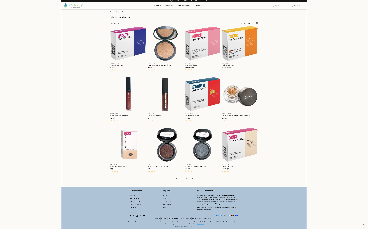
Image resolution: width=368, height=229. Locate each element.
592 (192, 178)
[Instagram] (137, 216)
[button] (283, 5)
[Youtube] (144, 216)
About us (164, 218)
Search (157, 218)
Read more (200, 224)
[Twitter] (134, 215)
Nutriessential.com (171, 222)
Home (112, 12)
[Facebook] (130, 216)
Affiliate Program (173, 218)
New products (119, 12)
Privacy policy (207, 218)
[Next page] (197, 178)
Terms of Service (186, 218)
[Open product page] (128, 43)
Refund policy (196, 218)
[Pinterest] (140, 216)
